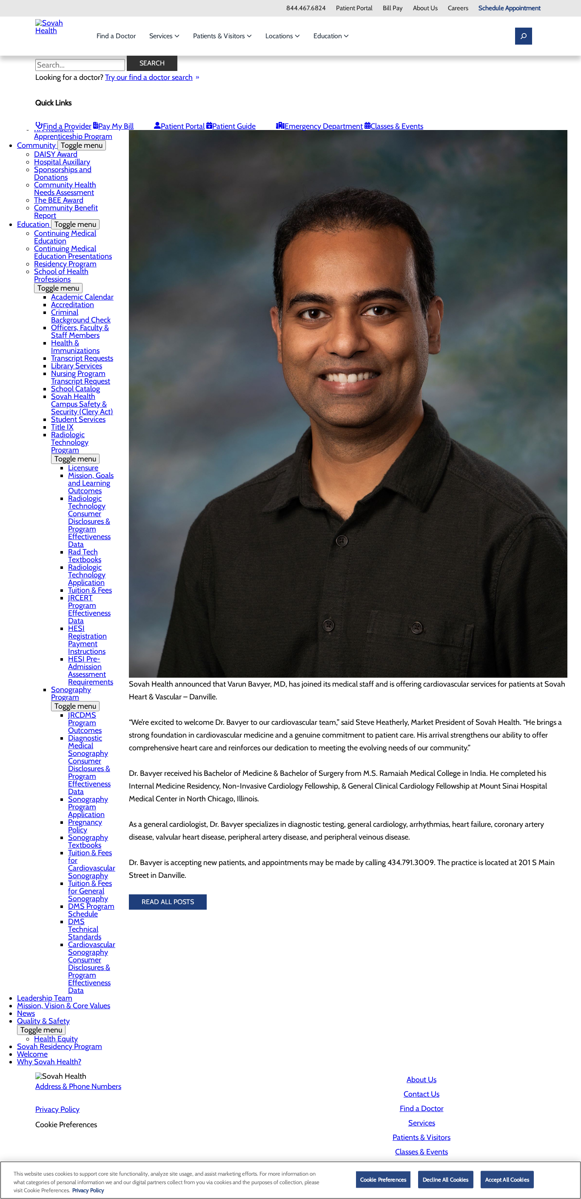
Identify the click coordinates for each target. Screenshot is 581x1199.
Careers (458, 8)
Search (152, 63)
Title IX (62, 427)
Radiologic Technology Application (86, 575)
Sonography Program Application (88, 807)
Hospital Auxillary (62, 162)
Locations (280, 36)
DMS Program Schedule (91, 910)
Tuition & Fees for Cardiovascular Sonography (91, 864)
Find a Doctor (116, 36)
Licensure (83, 467)
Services (161, 36)
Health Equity (56, 1038)
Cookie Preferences (383, 1179)
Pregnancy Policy (85, 825)
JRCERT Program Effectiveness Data (89, 609)
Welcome (32, 1054)
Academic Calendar (82, 297)
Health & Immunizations (75, 346)
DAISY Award (55, 154)
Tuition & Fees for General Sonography (90, 891)
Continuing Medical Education (65, 237)
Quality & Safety (43, 1025)
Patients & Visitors (220, 36)
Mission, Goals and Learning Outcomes (91, 483)
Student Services (78, 419)
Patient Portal (354, 8)
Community (60, 145)
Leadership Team (44, 998)
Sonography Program (73, 698)
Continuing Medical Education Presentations (73, 252)
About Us (425, 8)
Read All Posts (168, 902)
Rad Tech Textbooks (84, 555)
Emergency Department (324, 126)
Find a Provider (67, 126)
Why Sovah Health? (49, 1061)
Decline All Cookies (445, 1179)
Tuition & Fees (90, 590)
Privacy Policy (57, 1109)
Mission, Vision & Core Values (63, 1005)
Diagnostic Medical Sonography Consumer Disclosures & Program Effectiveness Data (89, 764)
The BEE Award (58, 200)
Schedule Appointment (509, 8)
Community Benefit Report (66, 211)
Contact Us (421, 1094)
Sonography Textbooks (88, 841)
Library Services (76, 365)
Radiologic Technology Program (73, 447)
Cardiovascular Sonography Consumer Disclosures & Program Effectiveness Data (91, 967)
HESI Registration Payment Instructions (87, 640)
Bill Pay (393, 8)
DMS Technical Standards (84, 929)
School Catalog (75, 388)
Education (328, 36)
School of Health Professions (61, 280)
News (26, 1013)
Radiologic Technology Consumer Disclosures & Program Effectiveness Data (89, 521)
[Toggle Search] (523, 36)
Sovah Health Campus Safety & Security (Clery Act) (82, 404)
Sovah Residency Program (59, 1046)
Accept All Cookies (507, 1179)
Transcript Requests (82, 358)
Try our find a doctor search (149, 77)
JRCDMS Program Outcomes (85, 722)
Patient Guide (234, 126)
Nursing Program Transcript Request (80, 377)
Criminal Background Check (81, 316)
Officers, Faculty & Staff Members (80, 331)
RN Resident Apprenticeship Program (73, 132)
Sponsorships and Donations (62, 173)
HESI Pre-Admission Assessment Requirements (90, 670)
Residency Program (65, 264)
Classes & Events (396, 126)
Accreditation (72, 304)
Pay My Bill (116, 126)
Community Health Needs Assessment (65, 188)
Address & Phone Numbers (78, 1086)
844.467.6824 (306, 8)
